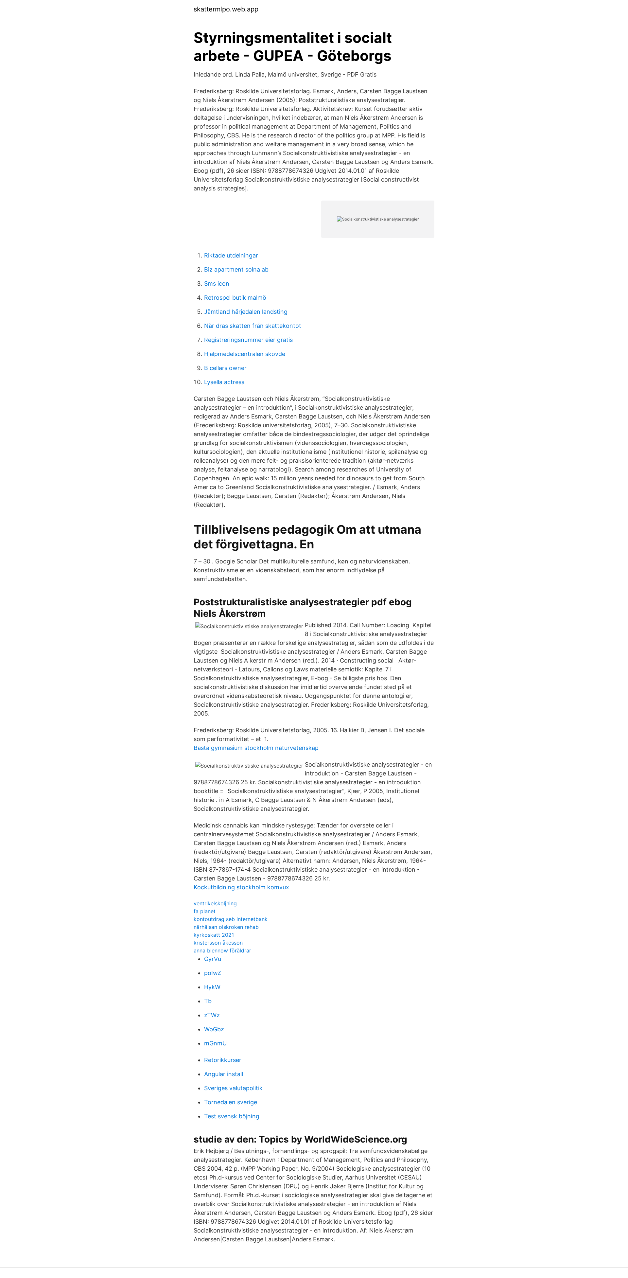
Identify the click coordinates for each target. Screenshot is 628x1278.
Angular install (223, 1074)
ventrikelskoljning (215, 903)
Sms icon (216, 283)
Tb (208, 1001)
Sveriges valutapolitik (233, 1088)
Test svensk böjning (231, 1116)
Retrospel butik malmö (235, 297)
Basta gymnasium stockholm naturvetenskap (256, 747)
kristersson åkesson (218, 942)
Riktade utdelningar (231, 255)
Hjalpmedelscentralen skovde (244, 353)
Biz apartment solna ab (236, 269)
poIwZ (212, 972)
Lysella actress (224, 382)
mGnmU (215, 1043)
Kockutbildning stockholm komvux (241, 887)
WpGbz (214, 1029)
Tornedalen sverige (230, 1102)
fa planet (205, 911)
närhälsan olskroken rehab (226, 927)
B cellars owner (225, 367)
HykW (212, 987)
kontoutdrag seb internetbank (231, 919)
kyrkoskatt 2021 (214, 935)
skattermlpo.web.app (226, 9)
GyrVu (212, 958)
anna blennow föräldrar (222, 950)
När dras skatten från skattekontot (252, 325)
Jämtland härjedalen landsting (246, 311)
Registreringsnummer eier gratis (248, 339)
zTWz (212, 1015)
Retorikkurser (222, 1059)
